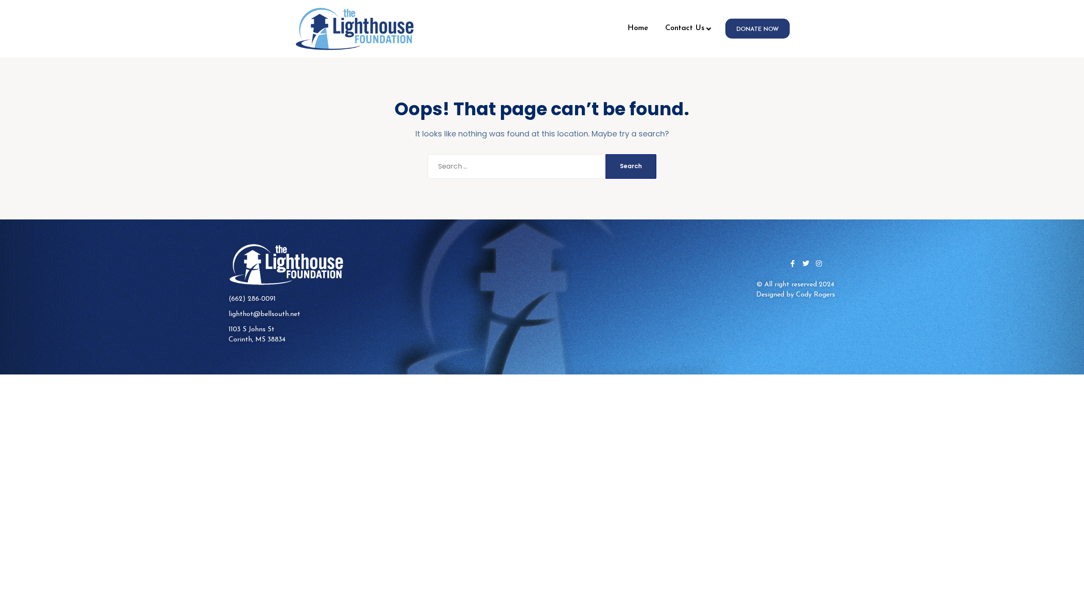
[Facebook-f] (792, 263)
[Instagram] (819, 263)
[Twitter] (805, 263)
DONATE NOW (757, 29)
